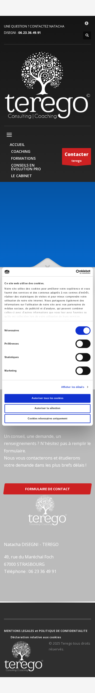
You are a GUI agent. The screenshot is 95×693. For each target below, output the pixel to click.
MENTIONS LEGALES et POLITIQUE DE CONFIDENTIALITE (45, 631)
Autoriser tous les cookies (47, 398)
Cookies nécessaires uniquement (47, 418)
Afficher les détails (72, 387)
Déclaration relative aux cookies (36, 637)
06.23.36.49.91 (29, 32)
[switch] (83, 344)
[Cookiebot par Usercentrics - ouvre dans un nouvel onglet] (68, 272)
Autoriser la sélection (47, 408)
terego (76, 157)
